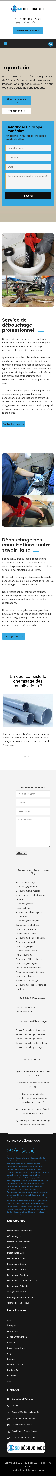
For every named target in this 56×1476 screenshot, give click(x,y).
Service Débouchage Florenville (30, 1034)
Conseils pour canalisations (28, 967)
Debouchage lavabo (25, 976)
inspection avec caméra (18, 1241)
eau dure (39, 1198)
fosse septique (37, 1200)
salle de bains (41, 1209)
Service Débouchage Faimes (29, 1038)
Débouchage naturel (25, 942)
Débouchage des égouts (27, 963)
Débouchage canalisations (19, 1230)
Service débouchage (14, 1212)
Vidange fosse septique (26, 950)
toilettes (24, 1212)
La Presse (11, 1375)
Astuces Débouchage (26, 882)
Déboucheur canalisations (16, 1192)
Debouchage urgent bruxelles (39, 1172)
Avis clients (12, 1342)
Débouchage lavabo (17, 1247)
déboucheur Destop (32, 1192)
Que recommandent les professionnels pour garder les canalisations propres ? (33, 1098)
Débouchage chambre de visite (30, 937)
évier (21, 1215)
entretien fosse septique (24, 1201)
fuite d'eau (19, 1203)
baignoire (42, 1158)
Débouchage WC (42, 1180)
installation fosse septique (34, 1206)
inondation (33, 1203)
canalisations (11, 1166)
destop (9, 1175)
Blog (9, 1353)
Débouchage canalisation (32, 1175)
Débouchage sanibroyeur (27, 920)
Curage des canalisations (27, 925)
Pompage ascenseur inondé (20, 1297)
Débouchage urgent (25, 946)
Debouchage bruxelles (33, 1169)
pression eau (11, 1209)
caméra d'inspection (35, 1161)
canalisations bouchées (24, 1166)
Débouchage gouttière (26, 886)
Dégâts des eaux (19, 1198)
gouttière (26, 1203)
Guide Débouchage (16, 1348)
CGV (9, 1381)
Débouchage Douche (17, 1269)
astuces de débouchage (30, 1158)
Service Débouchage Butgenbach (31, 1043)
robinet (33, 1209)
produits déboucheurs (23, 1209)
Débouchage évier (24, 903)
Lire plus (27, 756)
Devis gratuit (12, 636)
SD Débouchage (25, 1462)
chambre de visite (38, 1166)
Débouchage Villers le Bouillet (29, 959)
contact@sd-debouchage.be (25, 1412)
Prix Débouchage (24, 955)
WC (18, 1215)
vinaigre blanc (11, 1215)
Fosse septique (23, 908)
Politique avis (13, 1370)
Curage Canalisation (16, 1291)
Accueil (10, 1320)
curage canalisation (18, 1169)
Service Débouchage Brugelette (30, 1030)
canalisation (21, 1164)
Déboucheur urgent (23, 1195)
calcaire (25, 1161)
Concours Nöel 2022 (25, 1007)
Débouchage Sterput (16, 1264)
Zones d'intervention (17, 1336)
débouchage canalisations (16, 1178)
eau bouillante (30, 1198)
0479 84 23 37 (18, 1405)
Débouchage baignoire (18, 1286)
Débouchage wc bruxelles (16, 1183)
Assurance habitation (14, 1158)
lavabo (45, 1206)
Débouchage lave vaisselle (28, 890)
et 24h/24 (39, 1470)
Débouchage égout (13, 1186)
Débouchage (17, 1175)
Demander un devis (27, 30)
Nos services (15, 110)
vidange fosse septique (35, 1212)
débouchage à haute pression (35, 1184)
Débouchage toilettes (26, 929)
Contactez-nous (16, 99)
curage (9, 1169)
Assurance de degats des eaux (30, 972)
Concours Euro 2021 (25, 1011)
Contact (11, 1359)
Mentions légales (15, 1364)
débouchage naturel (14, 1181)
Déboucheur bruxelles (14, 1189)
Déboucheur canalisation (31, 1189)
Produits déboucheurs (26, 933)
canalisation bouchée (33, 1164)
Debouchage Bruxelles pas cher (17, 1172)
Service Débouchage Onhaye (29, 1047)
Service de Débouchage (27, 980)
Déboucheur (38, 1186)
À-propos (11, 1325)
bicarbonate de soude (14, 1161)
